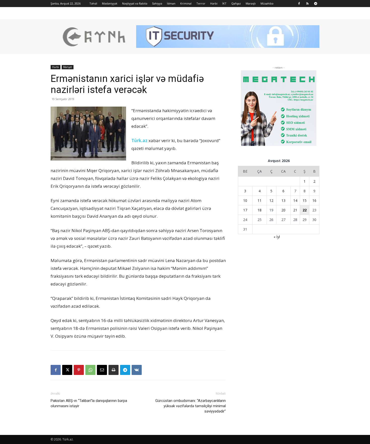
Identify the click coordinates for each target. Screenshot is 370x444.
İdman (171, 3)
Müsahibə (267, 3)
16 (314, 200)
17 (245, 210)
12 (271, 200)
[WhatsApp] (90, 370)
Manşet (67, 67)
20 (283, 210)
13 (283, 200)
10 (245, 200)
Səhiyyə (157, 3)
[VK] (137, 370)
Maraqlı (251, 3)
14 (295, 200)
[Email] (102, 370)
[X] (67, 370)
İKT (224, 3)
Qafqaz (236, 3)
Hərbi (213, 3)
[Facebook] (299, 3)
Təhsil (93, 3)
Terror (200, 3)
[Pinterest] (79, 370)
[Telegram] (315, 3)
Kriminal (186, 3)
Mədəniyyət (109, 3)
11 (259, 200)
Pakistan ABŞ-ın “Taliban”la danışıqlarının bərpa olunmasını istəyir (89, 403)
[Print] (113, 370)
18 (259, 210)
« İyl (277, 236)
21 (295, 210)
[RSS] (307, 3)
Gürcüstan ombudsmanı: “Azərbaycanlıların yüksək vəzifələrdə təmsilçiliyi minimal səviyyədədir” (190, 406)
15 (305, 200)
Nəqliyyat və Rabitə (134, 3)
